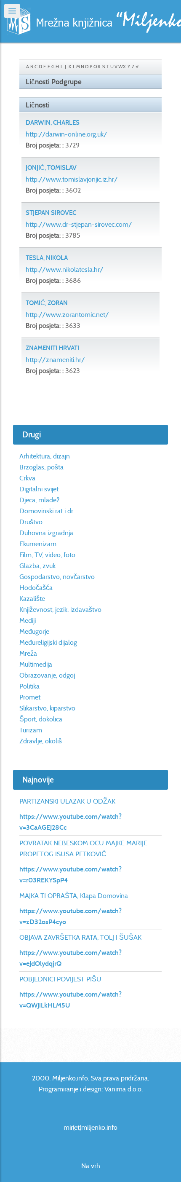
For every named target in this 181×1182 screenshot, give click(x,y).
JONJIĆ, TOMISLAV (51, 168)
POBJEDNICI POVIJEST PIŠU (60, 979)
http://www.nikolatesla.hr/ (65, 269)
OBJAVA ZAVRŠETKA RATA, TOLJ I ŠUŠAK (80, 937)
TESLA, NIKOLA (47, 258)
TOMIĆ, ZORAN (47, 303)
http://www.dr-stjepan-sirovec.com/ (79, 224)
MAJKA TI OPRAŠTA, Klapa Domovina (73, 896)
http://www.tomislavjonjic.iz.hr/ (72, 179)
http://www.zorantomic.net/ (67, 315)
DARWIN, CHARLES (53, 122)
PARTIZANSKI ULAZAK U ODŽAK (67, 801)
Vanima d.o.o (122, 1089)
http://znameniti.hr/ (55, 360)
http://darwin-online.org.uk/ (66, 134)
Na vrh (90, 1166)
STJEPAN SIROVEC (51, 213)
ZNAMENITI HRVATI (52, 348)
